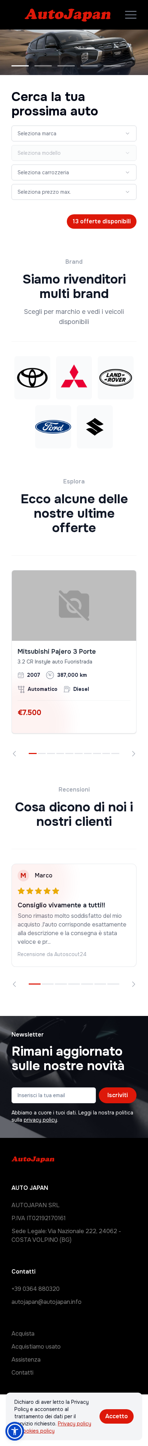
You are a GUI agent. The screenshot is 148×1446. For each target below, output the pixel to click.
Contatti (22, 1372)
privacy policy (40, 1120)
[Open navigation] (131, 15)
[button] (14, 1431)
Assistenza (26, 1359)
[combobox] (74, 133)
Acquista (22, 1333)
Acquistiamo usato (36, 1346)
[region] (74, 663)
